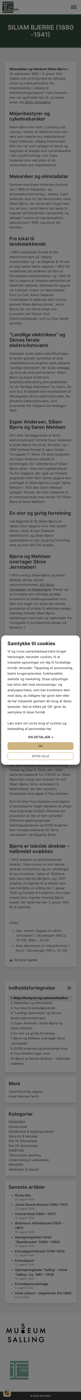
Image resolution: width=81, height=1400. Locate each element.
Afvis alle (40, 756)
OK (40, 746)
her (49, 729)
